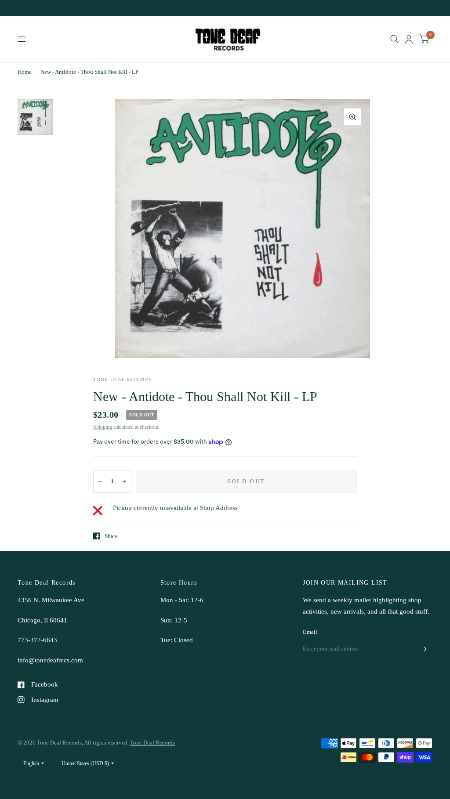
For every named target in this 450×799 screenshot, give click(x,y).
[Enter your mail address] (423, 649)
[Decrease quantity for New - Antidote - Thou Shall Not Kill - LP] (100, 481)
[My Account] (409, 39)
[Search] (394, 39)
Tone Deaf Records (152, 742)
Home (25, 72)
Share (111, 536)
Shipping (102, 427)
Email (310, 632)
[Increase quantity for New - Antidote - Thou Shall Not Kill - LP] (124, 481)
